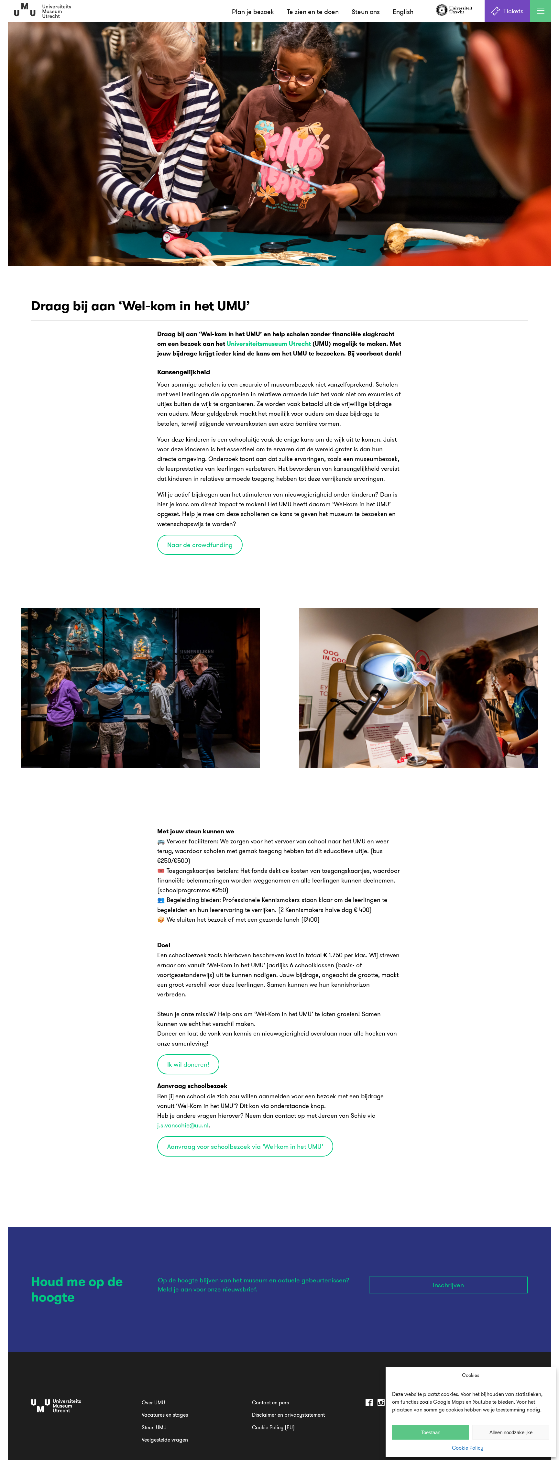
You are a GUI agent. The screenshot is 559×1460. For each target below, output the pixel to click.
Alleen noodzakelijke (510, 1432)
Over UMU (153, 1402)
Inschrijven (448, 1285)
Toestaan (430, 1432)
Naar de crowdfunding (200, 545)
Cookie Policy (467, 1447)
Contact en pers (270, 1402)
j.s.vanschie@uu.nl (183, 1125)
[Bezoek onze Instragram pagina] (381, 1403)
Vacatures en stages (165, 1414)
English (403, 11)
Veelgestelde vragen (165, 1439)
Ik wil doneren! (188, 1064)
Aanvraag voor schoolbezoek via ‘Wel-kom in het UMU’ (245, 1146)
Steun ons (366, 11)
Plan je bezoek (253, 11)
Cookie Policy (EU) (273, 1427)
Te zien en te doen (313, 11)
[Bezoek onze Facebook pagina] (369, 1403)
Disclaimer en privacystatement (288, 1414)
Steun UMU (154, 1427)
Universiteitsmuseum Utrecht (269, 343)
